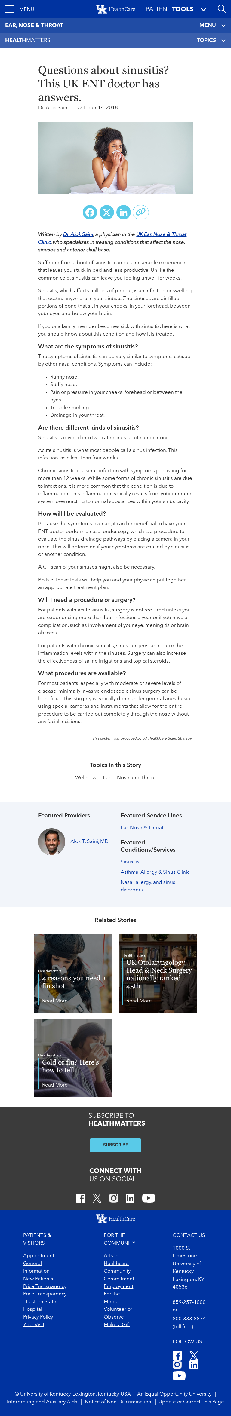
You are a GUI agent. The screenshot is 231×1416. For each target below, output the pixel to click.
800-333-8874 (189, 1319)
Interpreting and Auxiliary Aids (43, 1402)
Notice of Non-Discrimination (118, 1402)
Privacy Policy (38, 1317)
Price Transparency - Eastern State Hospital (44, 1302)
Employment (118, 1286)
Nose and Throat (136, 777)
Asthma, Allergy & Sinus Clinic (155, 872)
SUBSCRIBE (115, 1145)
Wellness (85, 777)
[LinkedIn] (130, 1199)
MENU (207, 25)
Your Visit (33, 1324)
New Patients (38, 1279)
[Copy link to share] (141, 212)
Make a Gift (117, 1324)
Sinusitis (130, 862)
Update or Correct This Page (191, 1402)
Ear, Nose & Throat (142, 827)
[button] (19, 9)
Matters (27, 40)
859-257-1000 (189, 1302)
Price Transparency (44, 1286)
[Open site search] (222, 9)
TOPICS (206, 40)
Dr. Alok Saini (78, 234)
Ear (106, 777)
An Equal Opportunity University (175, 1394)
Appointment (38, 1255)
